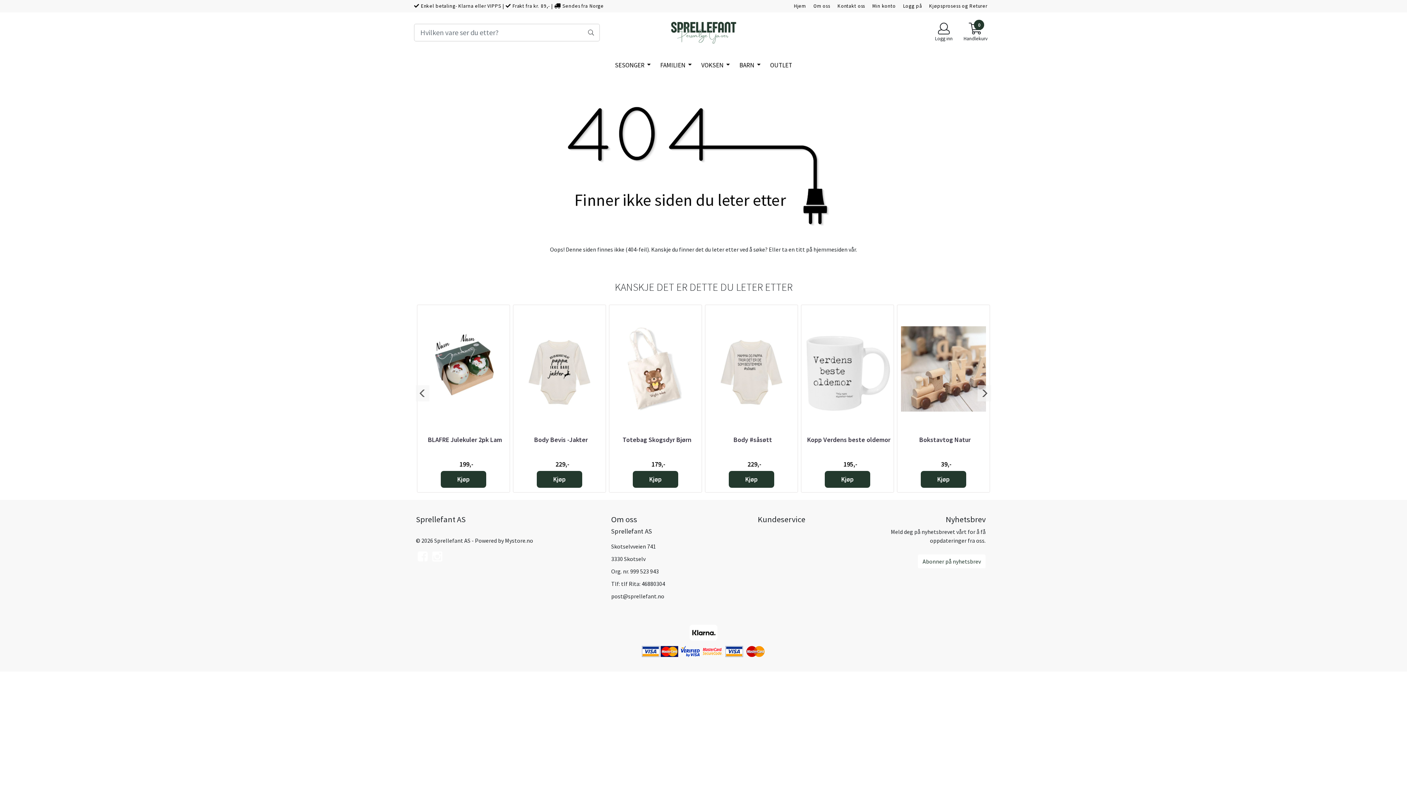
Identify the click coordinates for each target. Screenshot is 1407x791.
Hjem (800, 6)
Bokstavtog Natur (945, 439)
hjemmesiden (830, 249)
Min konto (884, 6)
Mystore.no (519, 540)
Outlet (781, 65)
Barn (747, 65)
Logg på (912, 6)
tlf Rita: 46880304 (643, 583)
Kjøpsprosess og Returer (958, 6)
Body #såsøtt (753, 439)
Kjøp (463, 479)
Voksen (713, 65)
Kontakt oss (851, 6)
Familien (673, 65)
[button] (422, 393)
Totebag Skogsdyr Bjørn (657, 439)
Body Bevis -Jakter (561, 439)
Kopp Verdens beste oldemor (848, 439)
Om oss (821, 6)
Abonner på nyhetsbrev (952, 561)
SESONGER (630, 65)
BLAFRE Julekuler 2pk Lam (465, 439)
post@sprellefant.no (637, 596)
